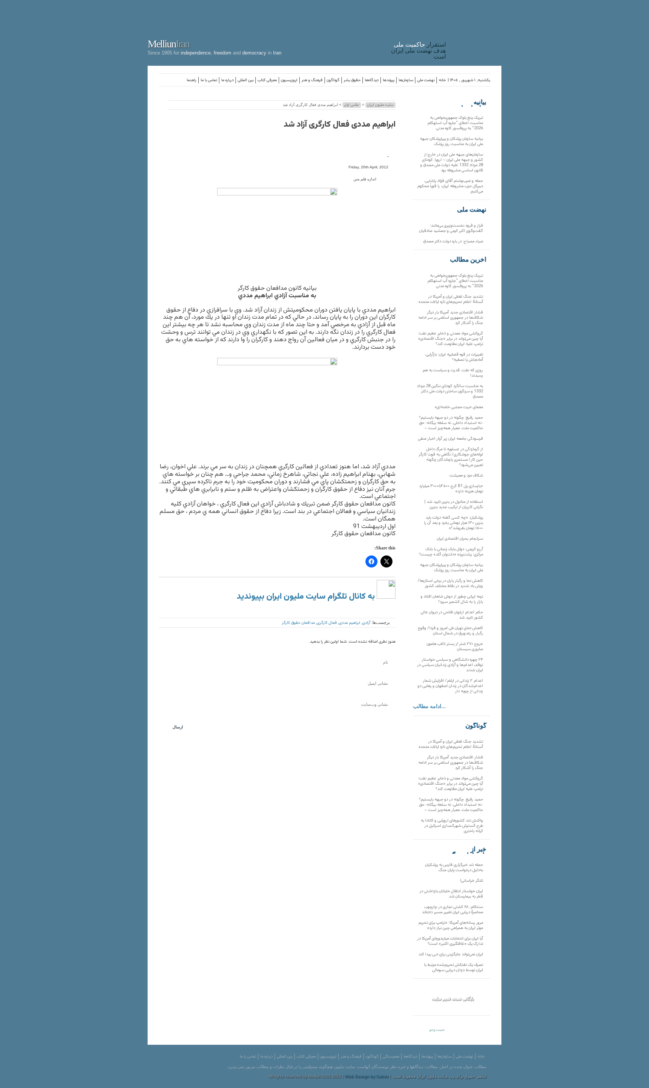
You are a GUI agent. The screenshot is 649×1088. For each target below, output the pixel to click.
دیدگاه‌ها (372, 80)
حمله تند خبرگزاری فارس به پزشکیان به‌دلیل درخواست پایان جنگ (454, 867)
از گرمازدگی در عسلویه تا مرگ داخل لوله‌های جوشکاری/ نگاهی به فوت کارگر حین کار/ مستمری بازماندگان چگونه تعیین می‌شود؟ (451, 457)
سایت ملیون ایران (380, 105)
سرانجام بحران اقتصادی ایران (460, 539)
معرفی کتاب (267, 80)
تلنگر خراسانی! (471, 881)
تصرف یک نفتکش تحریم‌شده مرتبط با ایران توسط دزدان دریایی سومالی (453, 967)
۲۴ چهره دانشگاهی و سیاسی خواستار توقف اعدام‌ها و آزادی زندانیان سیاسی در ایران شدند (450, 665)
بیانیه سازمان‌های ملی (471, 102)
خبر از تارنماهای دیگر (467, 849)
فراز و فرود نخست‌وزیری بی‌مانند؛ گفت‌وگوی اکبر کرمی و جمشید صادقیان (451, 228)
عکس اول (351, 105)
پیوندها (388, 80)
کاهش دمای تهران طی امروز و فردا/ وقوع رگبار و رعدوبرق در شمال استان (450, 631)
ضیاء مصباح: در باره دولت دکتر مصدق (453, 241)
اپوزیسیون (289, 80)
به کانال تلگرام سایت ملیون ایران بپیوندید (307, 596)
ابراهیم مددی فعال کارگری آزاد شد (339, 124)
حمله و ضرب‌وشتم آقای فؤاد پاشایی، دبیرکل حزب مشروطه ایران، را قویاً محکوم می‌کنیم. (450, 186)
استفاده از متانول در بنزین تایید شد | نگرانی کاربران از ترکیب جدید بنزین (453, 504)
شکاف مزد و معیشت (466, 475)
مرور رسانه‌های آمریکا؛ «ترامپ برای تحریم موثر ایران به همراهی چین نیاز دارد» (450, 925)
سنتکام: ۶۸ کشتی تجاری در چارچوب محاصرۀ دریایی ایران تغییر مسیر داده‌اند (452, 909)
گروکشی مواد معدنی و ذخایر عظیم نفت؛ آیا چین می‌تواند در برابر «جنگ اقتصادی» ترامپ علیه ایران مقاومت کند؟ (450, 338)
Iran (475, 32)
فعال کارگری (327, 623)
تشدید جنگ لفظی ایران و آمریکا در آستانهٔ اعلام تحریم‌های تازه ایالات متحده (451, 299)
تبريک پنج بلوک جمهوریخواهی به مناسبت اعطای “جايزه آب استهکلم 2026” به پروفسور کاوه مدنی (455, 123)
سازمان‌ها (405, 80)
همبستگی (391, 1056)
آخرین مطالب (468, 260)
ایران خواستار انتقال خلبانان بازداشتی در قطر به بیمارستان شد (451, 894)
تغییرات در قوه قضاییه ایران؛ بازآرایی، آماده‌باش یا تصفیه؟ (454, 357)
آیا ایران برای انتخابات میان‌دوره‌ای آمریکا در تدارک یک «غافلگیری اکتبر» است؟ (450, 941)
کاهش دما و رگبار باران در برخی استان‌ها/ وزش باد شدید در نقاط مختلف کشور (450, 583)
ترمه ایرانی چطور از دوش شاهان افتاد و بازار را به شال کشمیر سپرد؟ (452, 599)
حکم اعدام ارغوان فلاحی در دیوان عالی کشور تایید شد (452, 615)
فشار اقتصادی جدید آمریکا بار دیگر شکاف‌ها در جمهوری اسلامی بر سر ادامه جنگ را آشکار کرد (450, 317)
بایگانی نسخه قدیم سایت (453, 998)
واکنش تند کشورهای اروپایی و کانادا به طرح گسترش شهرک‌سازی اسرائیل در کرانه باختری (452, 825)
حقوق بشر (352, 80)
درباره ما (227, 80)
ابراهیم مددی (349, 623)
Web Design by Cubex (366, 1077)
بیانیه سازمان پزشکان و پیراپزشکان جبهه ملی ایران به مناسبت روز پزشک (451, 141)
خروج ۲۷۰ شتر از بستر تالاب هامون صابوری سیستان (455, 646)
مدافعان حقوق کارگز (298, 623)
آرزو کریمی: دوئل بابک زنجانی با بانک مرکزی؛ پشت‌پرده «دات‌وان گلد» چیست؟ (451, 552)
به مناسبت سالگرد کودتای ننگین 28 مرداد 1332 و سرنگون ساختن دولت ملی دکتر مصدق (450, 391)
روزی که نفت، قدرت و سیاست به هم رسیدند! (453, 373)
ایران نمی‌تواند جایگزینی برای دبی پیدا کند (450, 954)
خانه (442, 80)
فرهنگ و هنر (312, 80)
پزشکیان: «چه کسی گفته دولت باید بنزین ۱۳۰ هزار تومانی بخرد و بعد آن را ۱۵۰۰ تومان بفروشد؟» (453, 522)
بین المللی (246, 80)
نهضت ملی (426, 80)
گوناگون (333, 80)
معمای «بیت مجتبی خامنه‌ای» (459, 407)
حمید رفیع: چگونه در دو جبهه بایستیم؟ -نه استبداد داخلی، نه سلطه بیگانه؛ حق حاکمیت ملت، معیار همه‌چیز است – (451, 423)
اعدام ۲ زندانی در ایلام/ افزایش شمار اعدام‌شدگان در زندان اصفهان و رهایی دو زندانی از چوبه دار (450, 686)
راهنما (191, 80)
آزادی (366, 623)
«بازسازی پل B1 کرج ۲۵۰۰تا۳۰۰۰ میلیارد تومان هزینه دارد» (451, 489)
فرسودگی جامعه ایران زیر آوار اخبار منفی (450, 439)
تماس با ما (209, 80)
